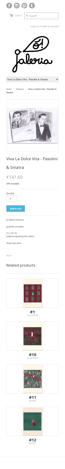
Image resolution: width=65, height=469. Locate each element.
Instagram (17, 5)
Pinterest (24, 5)
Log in (34, 26)
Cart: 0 (18, 15)
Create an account (49, 26)
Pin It (8, 256)
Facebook (9, 5)
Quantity (10, 193)
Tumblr (32, 5)
